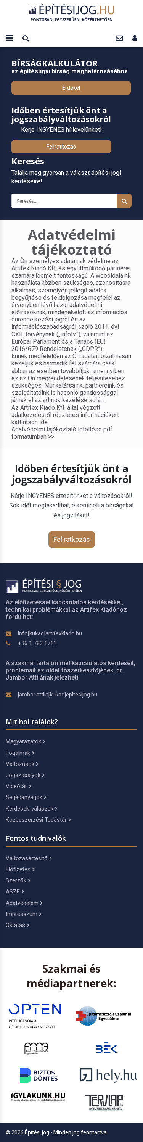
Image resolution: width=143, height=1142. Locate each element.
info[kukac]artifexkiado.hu (50, 633)
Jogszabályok (23, 775)
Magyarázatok (23, 741)
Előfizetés (18, 869)
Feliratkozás (61, 147)
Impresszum (21, 914)
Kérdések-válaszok (29, 808)
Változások (20, 764)
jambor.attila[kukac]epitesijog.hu (57, 694)
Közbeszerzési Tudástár (36, 819)
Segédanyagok (24, 797)
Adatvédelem (22, 903)
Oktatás (15, 925)
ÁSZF (13, 891)
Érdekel (71, 88)
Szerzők (16, 880)
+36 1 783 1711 (37, 643)
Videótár (16, 786)
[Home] (72, 12)
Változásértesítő (27, 858)
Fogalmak (18, 752)
